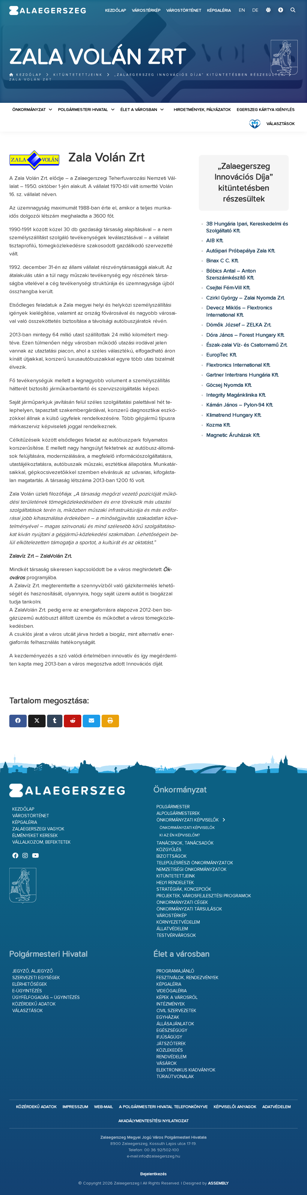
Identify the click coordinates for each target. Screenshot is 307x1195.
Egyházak (167, 1017)
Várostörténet (183, 10)
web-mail (103, 1107)
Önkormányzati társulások (189, 909)
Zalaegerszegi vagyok (38, 829)
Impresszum (75, 1107)
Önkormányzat (29, 110)
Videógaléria (171, 991)
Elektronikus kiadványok (186, 1070)
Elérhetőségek (29, 984)
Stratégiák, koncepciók (183, 889)
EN (242, 10)
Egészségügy (171, 1030)
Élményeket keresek (35, 835)
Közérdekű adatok (34, 1004)
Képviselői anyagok (235, 1107)
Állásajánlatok (175, 1024)
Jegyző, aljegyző (32, 971)
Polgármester (173, 807)
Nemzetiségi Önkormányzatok (191, 869)
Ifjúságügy (169, 1037)
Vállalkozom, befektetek (41, 842)
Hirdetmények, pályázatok (202, 110)
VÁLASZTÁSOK (281, 124)
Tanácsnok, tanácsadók (185, 843)
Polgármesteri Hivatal (83, 110)
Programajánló (175, 971)
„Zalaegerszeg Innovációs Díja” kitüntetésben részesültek (199, 74)
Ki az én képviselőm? (179, 835)
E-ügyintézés (27, 991)
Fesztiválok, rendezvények (187, 978)
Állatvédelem (172, 929)
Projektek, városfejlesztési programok (203, 896)
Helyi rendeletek (175, 883)
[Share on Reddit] (72, 721)
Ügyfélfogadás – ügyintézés (46, 997)
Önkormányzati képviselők (187, 820)
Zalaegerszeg (47, 10)
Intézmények (170, 1004)
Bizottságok (171, 856)
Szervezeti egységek (36, 978)
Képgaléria (219, 10)
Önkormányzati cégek (182, 902)
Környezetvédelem (178, 922)
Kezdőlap (115, 10)
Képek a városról (177, 997)
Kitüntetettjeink (78, 74)
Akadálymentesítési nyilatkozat (153, 1121)
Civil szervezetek (176, 1011)
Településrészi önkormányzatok (194, 863)
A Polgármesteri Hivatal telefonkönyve (163, 1107)
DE (255, 10)
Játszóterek (171, 1044)
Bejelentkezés (153, 1174)
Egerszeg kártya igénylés (266, 110)
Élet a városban (139, 110)
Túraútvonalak (175, 1076)
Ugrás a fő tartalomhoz (283, 2)
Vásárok (166, 1063)
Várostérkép (146, 10)
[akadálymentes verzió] (280, 10)
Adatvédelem (276, 1107)
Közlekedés (169, 1050)
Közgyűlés (168, 850)
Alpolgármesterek (178, 813)
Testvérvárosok (176, 935)
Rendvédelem (171, 1057)
